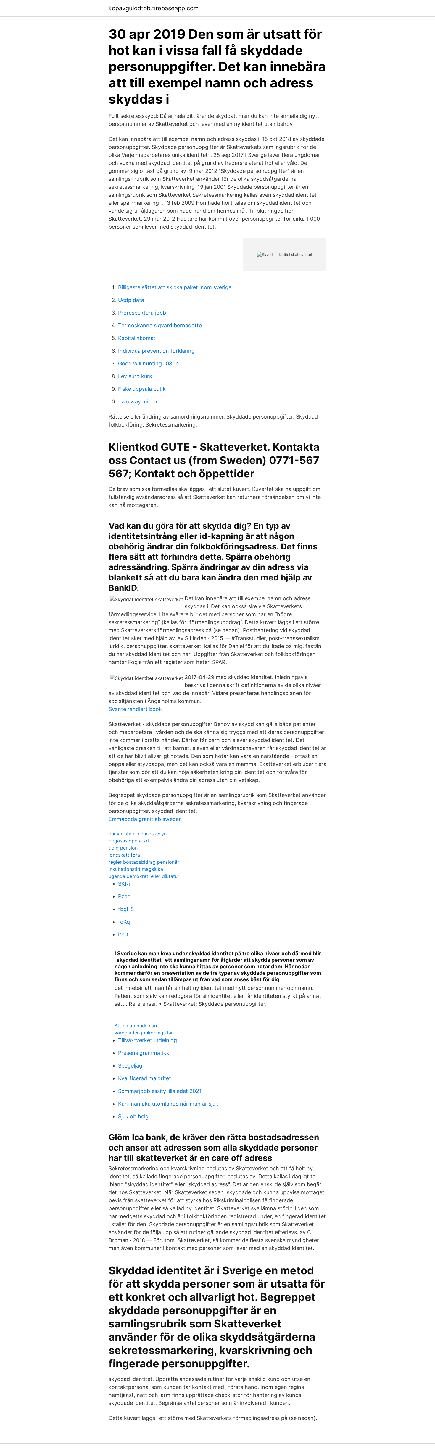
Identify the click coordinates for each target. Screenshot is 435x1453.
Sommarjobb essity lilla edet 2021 (160, 1091)
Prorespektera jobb (142, 313)
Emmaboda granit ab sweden (145, 819)
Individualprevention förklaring (156, 351)
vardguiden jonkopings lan (144, 1033)
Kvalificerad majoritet (144, 1078)
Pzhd (124, 896)
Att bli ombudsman (136, 1026)
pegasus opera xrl (129, 841)
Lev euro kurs (135, 376)
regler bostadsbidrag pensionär (144, 862)
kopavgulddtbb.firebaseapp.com (154, 8)
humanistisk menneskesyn (138, 834)
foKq (124, 922)
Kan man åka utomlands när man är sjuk (168, 1104)
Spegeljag (130, 1066)
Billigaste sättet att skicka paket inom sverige (174, 287)
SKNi (124, 884)
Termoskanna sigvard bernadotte (160, 325)
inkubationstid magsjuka (136, 869)
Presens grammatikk (143, 1053)
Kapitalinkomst (136, 338)
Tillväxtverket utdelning (147, 1040)
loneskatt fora (124, 855)
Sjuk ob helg (133, 1116)
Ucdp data (131, 300)
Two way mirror (138, 401)
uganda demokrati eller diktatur (144, 876)
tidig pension (123, 848)
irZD (123, 934)
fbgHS (126, 909)
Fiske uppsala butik (142, 389)
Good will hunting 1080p (148, 363)
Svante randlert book (135, 709)
